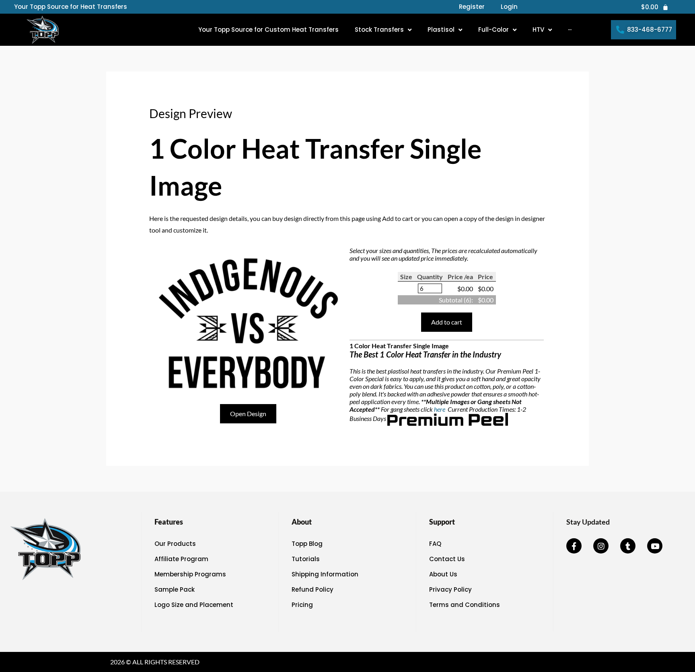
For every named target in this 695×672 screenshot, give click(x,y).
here (440, 409)
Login (509, 7)
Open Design (248, 413)
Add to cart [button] (446, 322)
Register (472, 7)
